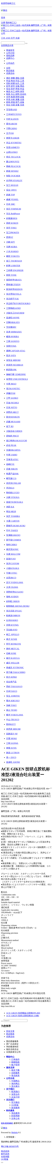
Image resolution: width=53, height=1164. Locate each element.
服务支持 (10, 1067)
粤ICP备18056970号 (10, 1146)
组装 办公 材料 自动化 (16, 94)
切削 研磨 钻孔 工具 (15, 83)
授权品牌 (10, 55)
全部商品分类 (7, 45)
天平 (13, 38)
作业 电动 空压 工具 (15, 81)
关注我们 (10, 1100)
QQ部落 (15, 1105)
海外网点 (15, 1083)
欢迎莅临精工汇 (8, 3)
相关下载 (15, 1070)
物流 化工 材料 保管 (15, 91)
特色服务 (10, 1110)
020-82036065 (7, 1123)
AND (8, 38)
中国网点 (15, 1081)
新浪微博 (15, 1108)
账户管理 (15, 1065)
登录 (3, 17)
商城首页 (10, 50)
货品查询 (15, 1113)
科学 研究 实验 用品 (15, 86)
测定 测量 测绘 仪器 (15, 78)
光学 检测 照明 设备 (15, 97)
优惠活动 (10, 73)
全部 (8, 68)
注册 (3, 22)
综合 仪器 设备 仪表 (15, 105)
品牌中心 (10, 58)
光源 (17, 38)
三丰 (3, 38)
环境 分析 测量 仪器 (15, 99)
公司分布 (10, 1078)
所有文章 (10, 1031)
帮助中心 (10, 1057)
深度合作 (15, 1094)
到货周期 (15, 1116)
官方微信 (15, 1102)
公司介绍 (10, 53)
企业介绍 (15, 1097)
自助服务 (15, 1073)
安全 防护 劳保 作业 (15, 89)
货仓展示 (15, 1086)
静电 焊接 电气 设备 (15, 102)
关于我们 (10, 1089)
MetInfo (14, 1132)
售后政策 (15, 1075)
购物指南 (15, 1062)
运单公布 (15, 1118)
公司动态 (10, 63)
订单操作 (15, 1059)
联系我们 (15, 1092)
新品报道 (10, 71)
